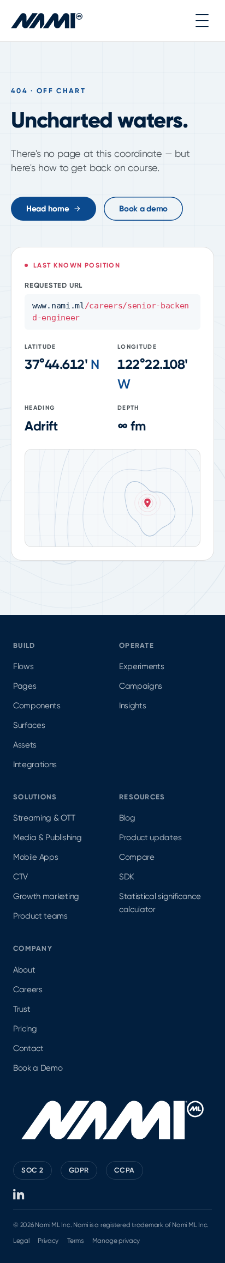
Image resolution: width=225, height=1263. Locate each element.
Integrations (35, 764)
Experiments (141, 666)
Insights (132, 706)
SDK (126, 877)
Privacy (48, 1240)
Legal (21, 1240)
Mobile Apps (35, 857)
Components (37, 706)
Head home (47, 209)
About (24, 970)
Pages (24, 686)
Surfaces (29, 725)
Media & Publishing (47, 837)
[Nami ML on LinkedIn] (19, 1194)
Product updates (150, 837)
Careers (28, 989)
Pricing (25, 1029)
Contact (28, 1048)
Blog (127, 818)
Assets (25, 745)
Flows (23, 666)
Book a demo (143, 209)
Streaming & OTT (44, 818)
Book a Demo (37, 1068)
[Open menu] (202, 21)
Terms (75, 1240)
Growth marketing (46, 896)
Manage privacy (116, 1240)
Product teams (40, 916)
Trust (21, 1009)
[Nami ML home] (46, 20)
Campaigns (140, 686)
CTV (20, 877)
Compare (137, 857)
